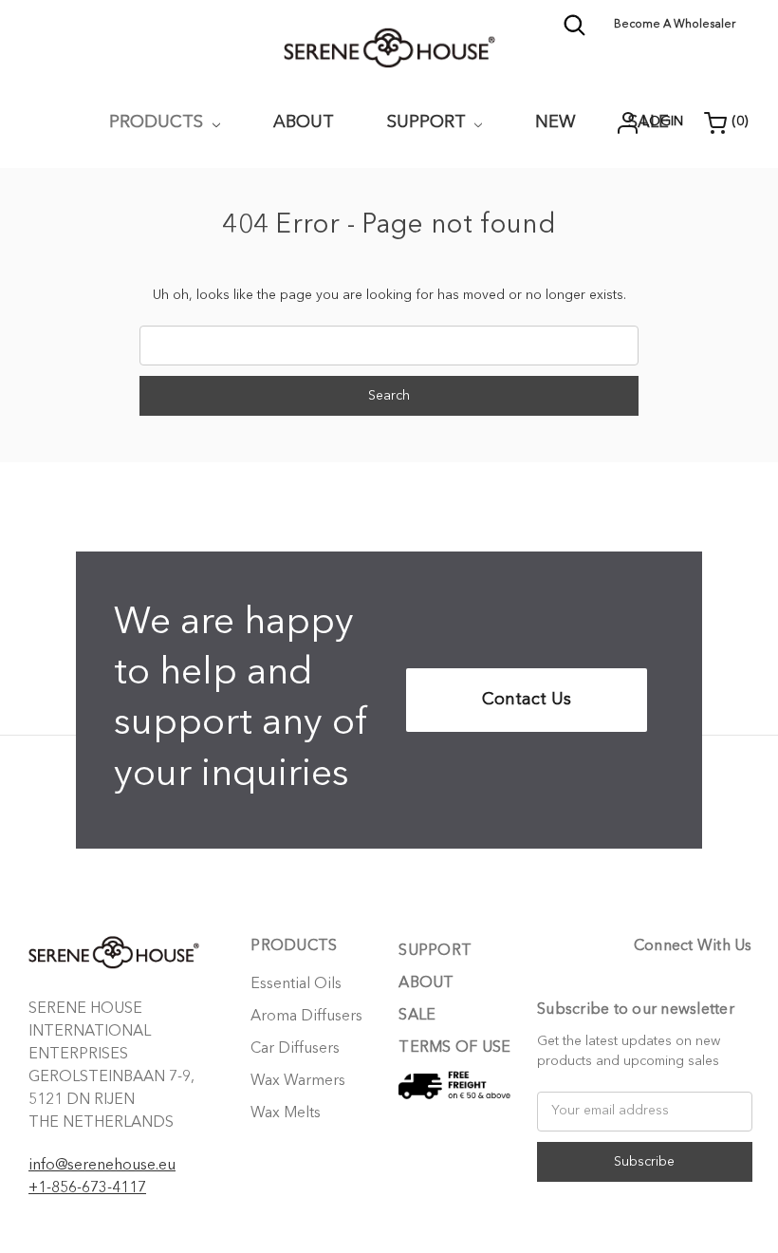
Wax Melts (285, 1113)
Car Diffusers (295, 1049)
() (740, 121)
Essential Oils (296, 984)
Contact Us (526, 699)
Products (158, 122)
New (555, 122)
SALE (416, 1015)
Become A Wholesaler (674, 24)
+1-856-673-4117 (87, 1188)
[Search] (574, 33)
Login (662, 121)
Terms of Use (454, 1048)
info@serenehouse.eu (102, 1165)
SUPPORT (429, 122)
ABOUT (303, 122)
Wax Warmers (297, 1081)
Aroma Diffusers (306, 1016)
